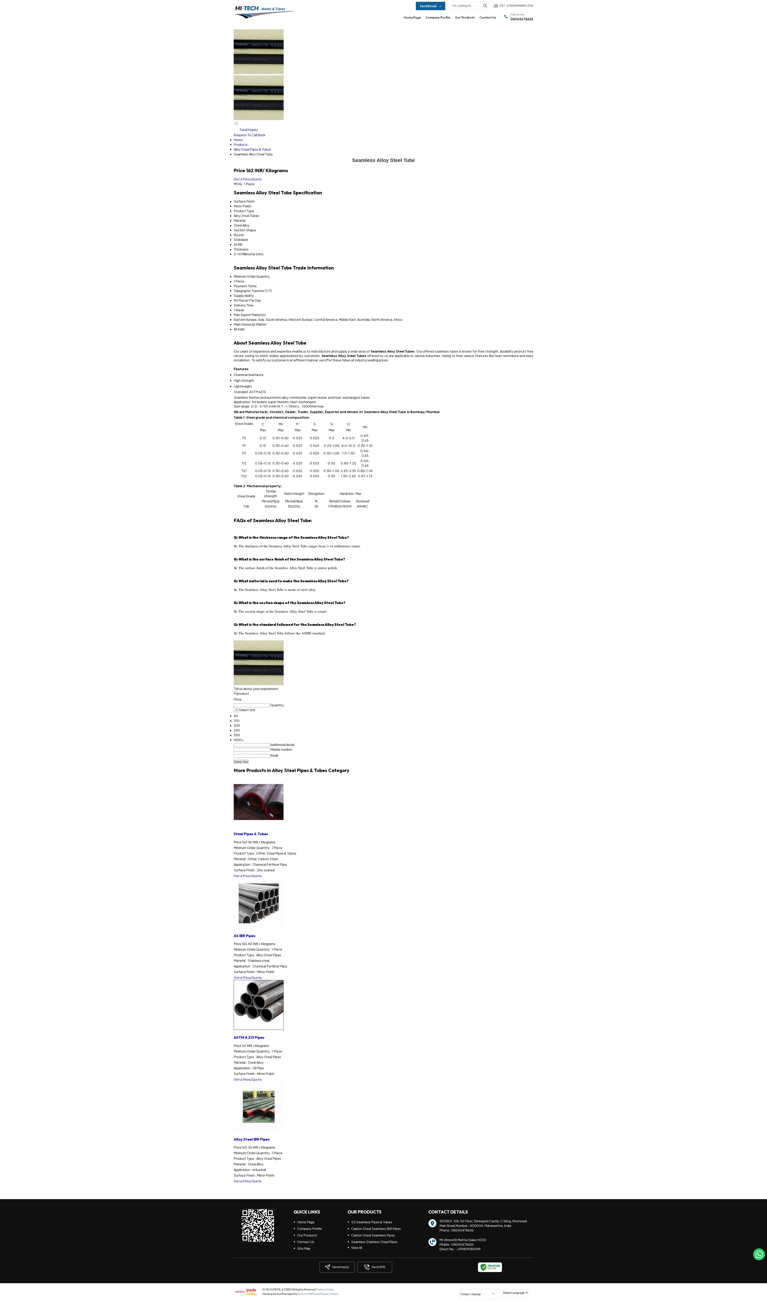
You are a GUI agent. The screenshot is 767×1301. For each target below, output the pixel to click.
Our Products (465, 17)
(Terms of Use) (324, 1289)
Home (238, 140)
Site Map (303, 1248)
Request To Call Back (249, 135)
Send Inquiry (248, 129)
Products (240, 144)
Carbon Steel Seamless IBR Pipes (376, 1228)
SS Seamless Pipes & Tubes (371, 1222)
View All (356, 1247)
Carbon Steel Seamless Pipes (373, 1235)
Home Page (412, 17)
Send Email (428, 6)
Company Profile (438, 17)
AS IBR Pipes (244, 935)
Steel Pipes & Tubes (251, 833)
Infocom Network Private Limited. (318, 1293)
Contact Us (487, 17)
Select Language (514, 1292)
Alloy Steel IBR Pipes (252, 1139)
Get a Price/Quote (248, 179)
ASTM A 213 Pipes (249, 1037)
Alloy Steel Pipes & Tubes (252, 149)
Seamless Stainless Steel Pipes (374, 1242)
